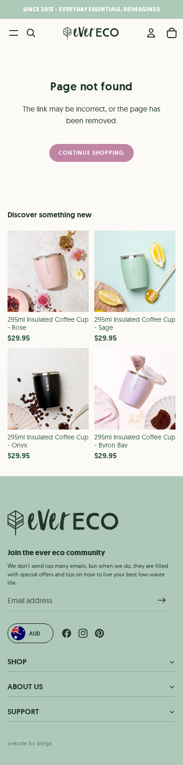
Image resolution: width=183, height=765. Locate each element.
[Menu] (13, 33)
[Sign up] (162, 600)
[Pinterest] (99, 633)
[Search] (31, 33)
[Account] (151, 33)
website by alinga (30, 743)
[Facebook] (66, 633)
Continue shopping (91, 152)
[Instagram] (83, 633)
